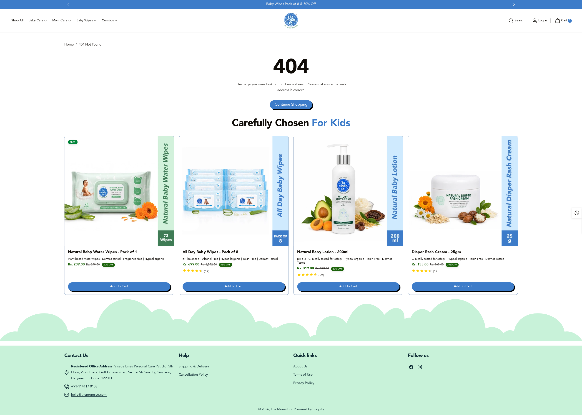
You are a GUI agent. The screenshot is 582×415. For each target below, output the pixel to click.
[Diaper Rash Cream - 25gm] (463, 191)
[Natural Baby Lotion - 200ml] (348, 191)
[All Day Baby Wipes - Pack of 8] (233, 191)
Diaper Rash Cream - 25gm (436, 252)
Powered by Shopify (309, 409)
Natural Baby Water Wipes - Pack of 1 (102, 252)
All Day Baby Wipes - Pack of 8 (210, 252)
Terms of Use (303, 375)
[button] (515, 20)
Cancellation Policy (193, 375)
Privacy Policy (303, 383)
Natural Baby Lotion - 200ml (322, 252)
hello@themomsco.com (89, 395)
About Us (300, 366)
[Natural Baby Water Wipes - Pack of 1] (119, 191)
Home (69, 44)
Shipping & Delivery (194, 366)
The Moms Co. (282, 409)
